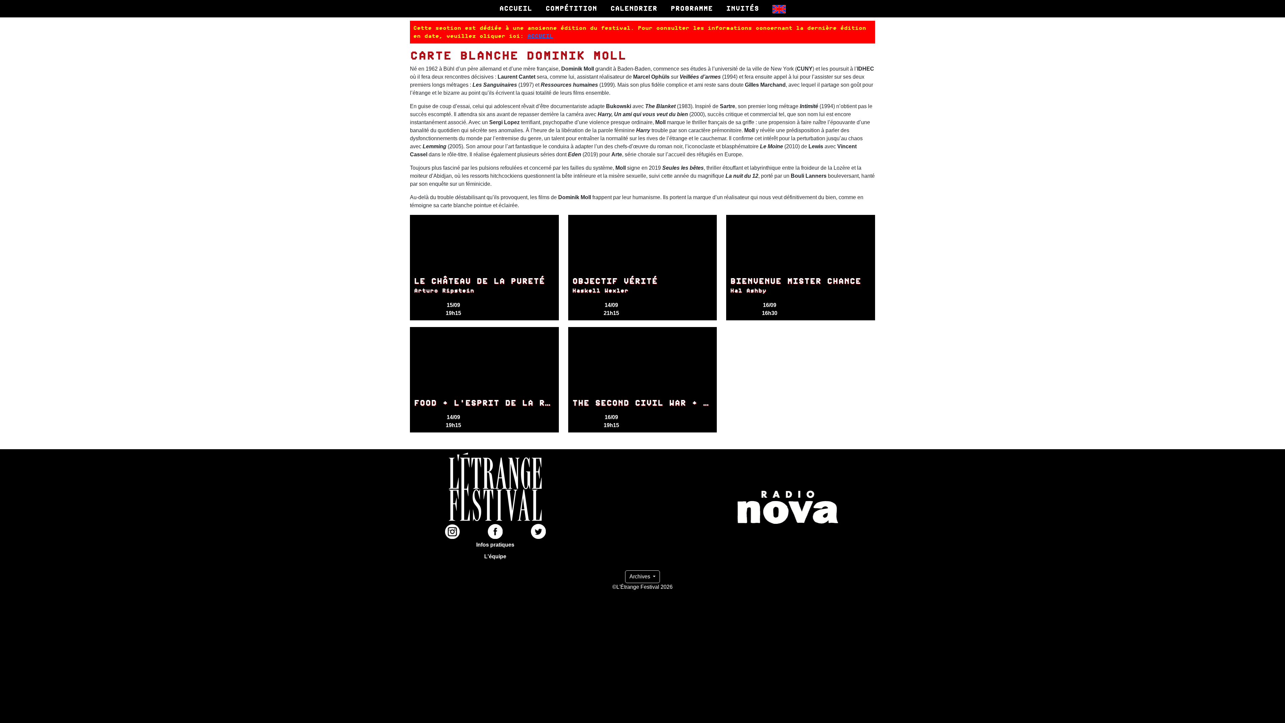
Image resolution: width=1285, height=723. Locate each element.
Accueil (515, 8)
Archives (640, 576)
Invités (742, 8)
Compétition (571, 8)
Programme (692, 8)
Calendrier (633, 8)
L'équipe (495, 556)
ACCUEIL (540, 35)
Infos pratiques (495, 545)
